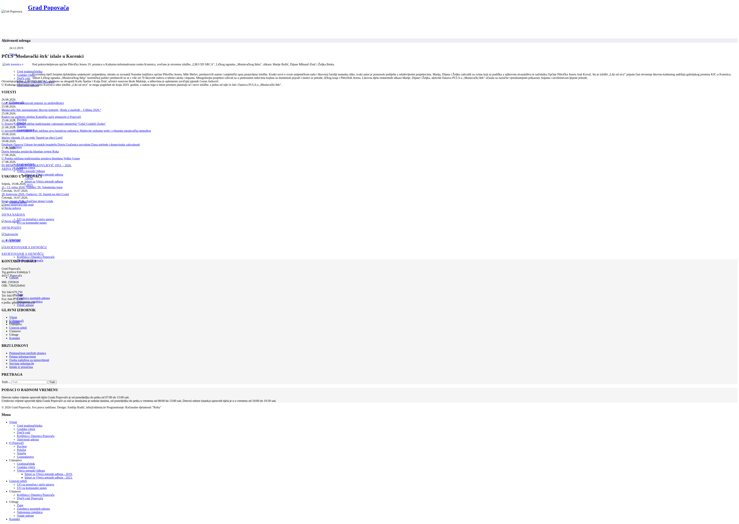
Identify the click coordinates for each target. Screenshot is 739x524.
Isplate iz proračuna (21, 367)
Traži (52, 382)
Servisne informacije (21, 363)
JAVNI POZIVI (11, 227)
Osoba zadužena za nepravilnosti (29, 360)
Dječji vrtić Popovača (30, 498)
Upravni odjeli (18, 327)
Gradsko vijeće (26, 75)
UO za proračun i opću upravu (35, 219)
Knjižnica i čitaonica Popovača (35, 257)
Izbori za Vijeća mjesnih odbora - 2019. (49, 474)
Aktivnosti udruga (28, 439)
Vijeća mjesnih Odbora (31, 171)
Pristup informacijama (22, 356)
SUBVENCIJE (11, 240)
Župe (20, 505)
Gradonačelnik (26, 463)
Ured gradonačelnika (29, 71)
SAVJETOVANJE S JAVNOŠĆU (23, 253)
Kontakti (14, 338)
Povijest (22, 119)
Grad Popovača (48, 7)
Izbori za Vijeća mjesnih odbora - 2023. (49, 477)
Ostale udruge (25, 305)
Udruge (13, 277)
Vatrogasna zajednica (30, 512)
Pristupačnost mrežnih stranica (27, 353)
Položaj (21, 449)
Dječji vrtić (23, 78)
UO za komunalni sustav (32, 222)
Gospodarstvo (25, 456)
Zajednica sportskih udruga (33, 298)
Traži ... (6, 382)
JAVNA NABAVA (13, 214)
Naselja (21, 126)
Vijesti (13, 317)
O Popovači (16, 320)
